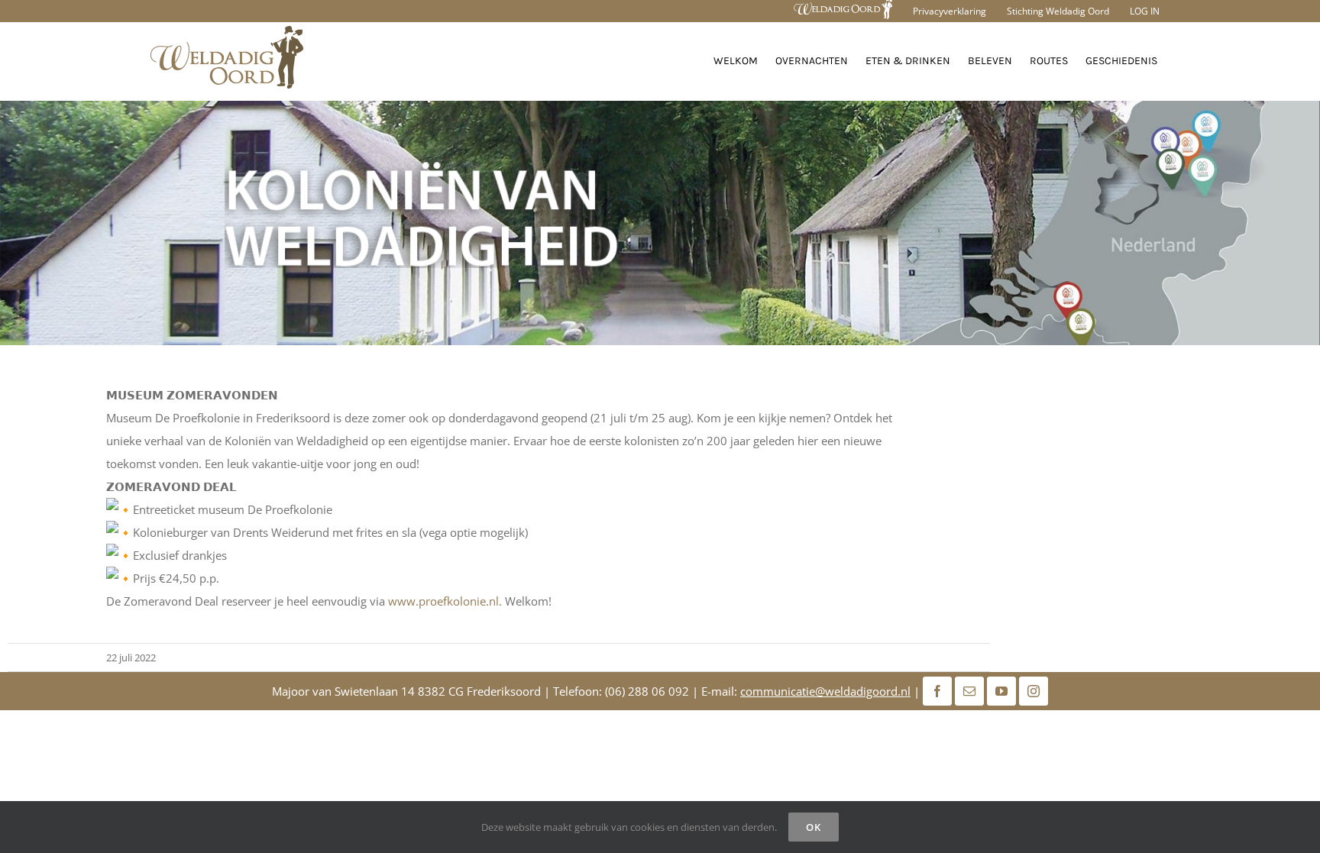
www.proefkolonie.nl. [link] (445, 601)
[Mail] (969, 691)
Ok (813, 827)
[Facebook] (937, 691)
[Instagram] (1033, 691)
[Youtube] (1001, 691)
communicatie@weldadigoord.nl (825, 691)
